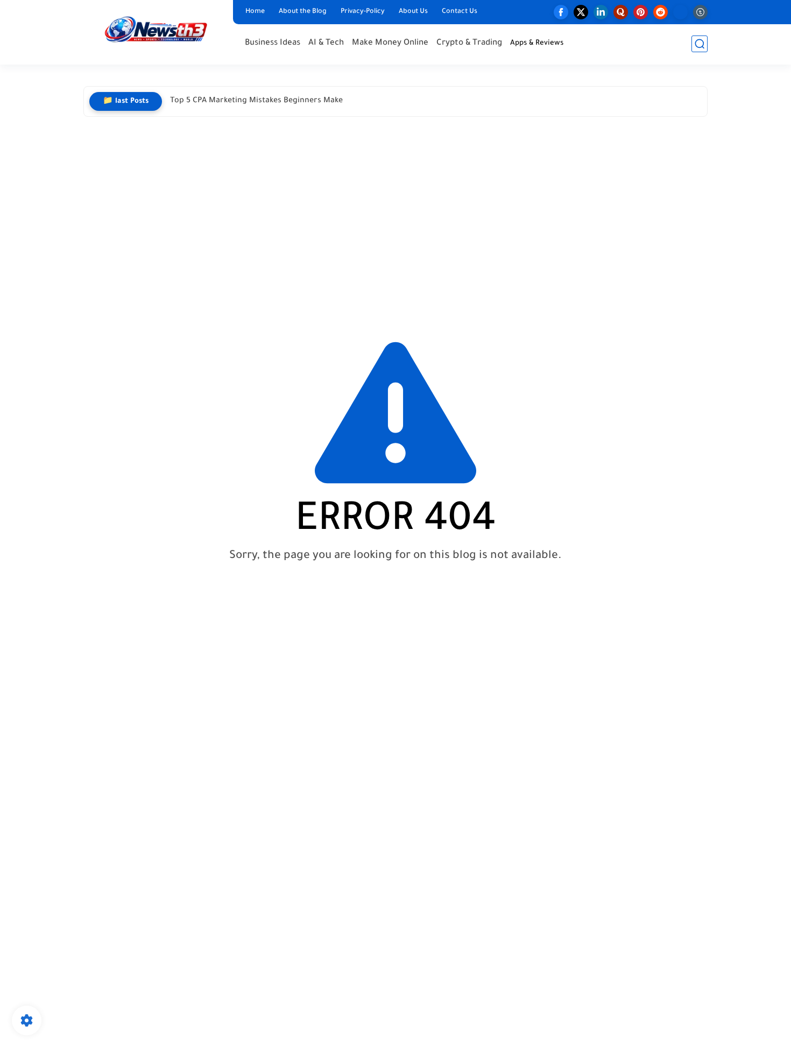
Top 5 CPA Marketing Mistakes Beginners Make (256, 101)
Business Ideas (272, 43)
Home (255, 12)
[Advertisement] (395, 219)
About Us (413, 12)
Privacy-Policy (363, 12)
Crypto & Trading (469, 43)
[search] (699, 44)
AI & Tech (326, 43)
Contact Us (459, 12)
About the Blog (303, 12)
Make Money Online (390, 43)
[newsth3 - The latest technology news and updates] (156, 31)
